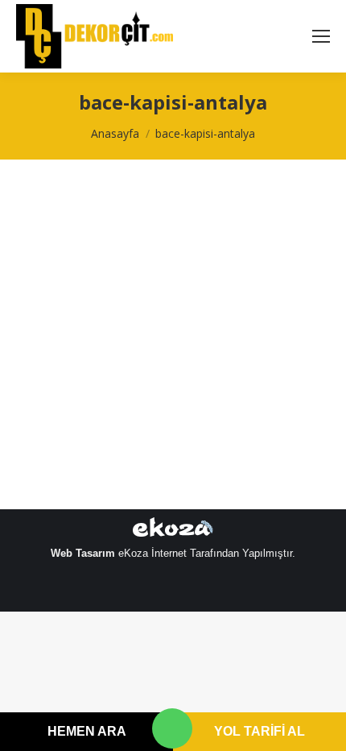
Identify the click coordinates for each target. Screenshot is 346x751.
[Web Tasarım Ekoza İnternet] (173, 530)
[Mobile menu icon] (321, 36)
